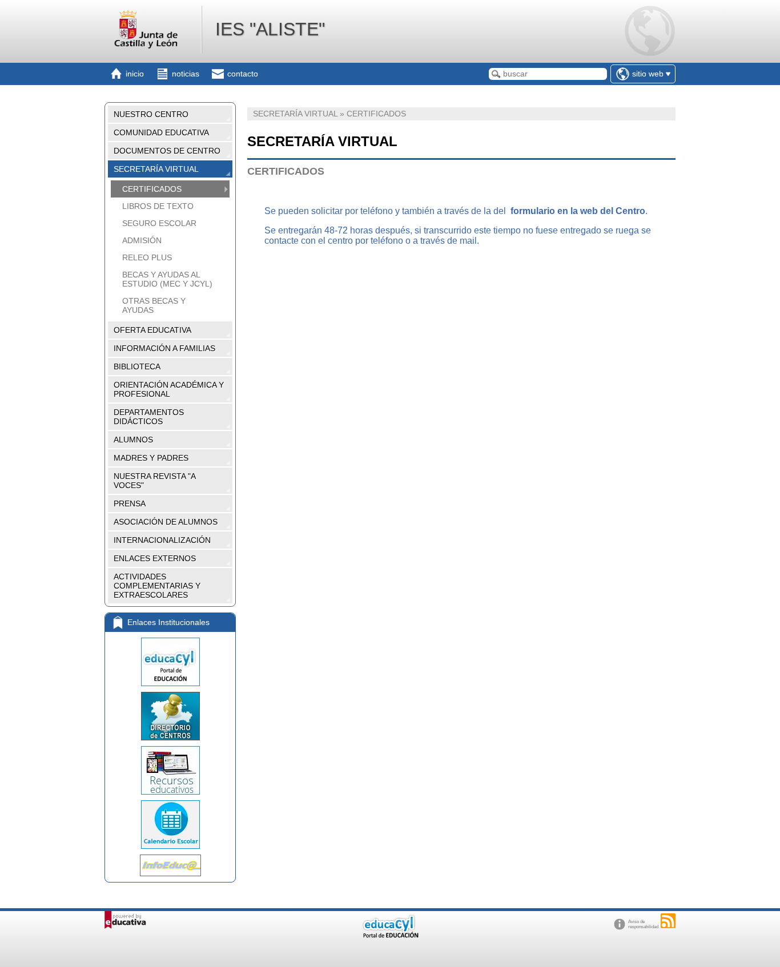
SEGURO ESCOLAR (159, 223)
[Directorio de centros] (170, 716)
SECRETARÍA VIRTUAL (156, 169)
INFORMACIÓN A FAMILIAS (164, 348)
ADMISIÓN (142, 240)
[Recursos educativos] (170, 770)
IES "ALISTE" (270, 29)
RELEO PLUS (147, 257)
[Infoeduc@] (170, 865)
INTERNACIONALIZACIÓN (162, 540)
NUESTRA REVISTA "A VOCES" (155, 481)
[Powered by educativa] (125, 920)
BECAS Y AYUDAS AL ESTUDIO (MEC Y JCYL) (167, 279)
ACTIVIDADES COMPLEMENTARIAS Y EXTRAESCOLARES (157, 585)
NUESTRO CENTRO (151, 114)
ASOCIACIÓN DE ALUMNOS (166, 521)
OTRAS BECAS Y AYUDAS (154, 305)
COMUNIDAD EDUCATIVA (161, 132)
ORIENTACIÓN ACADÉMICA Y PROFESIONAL (169, 389)
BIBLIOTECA (137, 366)
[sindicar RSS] (668, 920)
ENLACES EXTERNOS (155, 558)
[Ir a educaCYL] (390, 935)
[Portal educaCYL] (170, 662)
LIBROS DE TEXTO (158, 206)
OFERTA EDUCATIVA (152, 330)
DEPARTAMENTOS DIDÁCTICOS (149, 417)
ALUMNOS (133, 439)
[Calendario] (170, 824)
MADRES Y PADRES (151, 457)
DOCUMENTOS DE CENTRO (167, 150)
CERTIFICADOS (152, 189)
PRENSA (130, 503)
